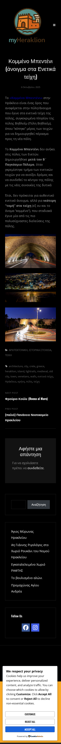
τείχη (37, 381)
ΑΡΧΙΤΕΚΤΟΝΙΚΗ (18, 350)
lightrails (31, 371)
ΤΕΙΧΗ (8, 355)
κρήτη (21, 381)
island (20, 371)
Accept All (30, 729)
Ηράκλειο (10, 381)
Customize (30, 714)
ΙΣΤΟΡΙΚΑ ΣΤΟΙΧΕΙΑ (40, 350)
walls (33, 376)
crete (32, 366)
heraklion (10, 371)
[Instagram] (35, 627)
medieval (42, 371)
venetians (23, 376)
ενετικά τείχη (45, 376)
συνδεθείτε (35, 468)
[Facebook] (26, 627)
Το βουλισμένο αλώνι (26, 578)
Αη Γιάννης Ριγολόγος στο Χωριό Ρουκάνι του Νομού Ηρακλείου (30, 551)
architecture (16, 366)
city (26, 366)
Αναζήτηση (39, 504)
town (13, 376)
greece (40, 366)
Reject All (30, 721)
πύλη (29, 381)
